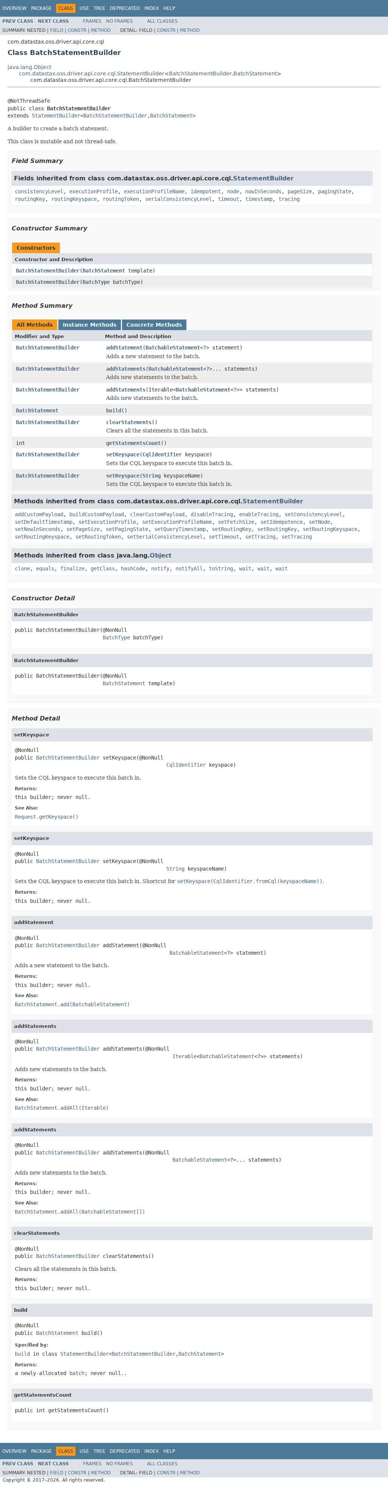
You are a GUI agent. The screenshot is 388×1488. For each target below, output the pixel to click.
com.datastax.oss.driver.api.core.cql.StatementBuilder (91, 73)
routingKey (30, 199)
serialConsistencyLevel (178, 199)
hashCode (133, 568)
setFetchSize (236, 522)
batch (76, 1373)
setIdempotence (281, 522)
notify (160, 568)
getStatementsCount (133, 443)
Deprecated (125, 8)
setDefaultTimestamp (43, 522)
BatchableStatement (173, 348)
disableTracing (212, 514)
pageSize (300, 191)
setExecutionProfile (107, 522)
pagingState (334, 191)
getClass (103, 568)
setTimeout (224, 537)
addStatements (126, 369)
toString (221, 568)
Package (41, 8)
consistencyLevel (39, 191)
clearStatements (129, 422)
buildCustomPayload (96, 514)
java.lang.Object (29, 67)
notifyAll (189, 568)
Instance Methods (89, 325)
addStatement (124, 348)
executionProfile (93, 191)
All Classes (162, 21)
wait (245, 568)
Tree (99, 8)
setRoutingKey (231, 529)
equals (45, 568)
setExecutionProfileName (177, 522)
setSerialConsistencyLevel (165, 537)
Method (101, 30)
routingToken (121, 199)
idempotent (206, 191)
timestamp (258, 199)
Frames (92, 21)
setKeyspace (122, 454)
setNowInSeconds (37, 529)
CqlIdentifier (162, 454)
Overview (14, 8)
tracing (289, 199)
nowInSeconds (263, 191)
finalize (72, 568)
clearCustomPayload (157, 514)
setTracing (260, 537)
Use (84, 8)
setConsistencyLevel (313, 514)
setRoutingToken (98, 537)
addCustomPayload (39, 514)
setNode (319, 522)
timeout (228, 199)
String (151, 476)
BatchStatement (255, 73)
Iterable (161, 390)
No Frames (119, 21)
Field (56, 30)
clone (22, 568)
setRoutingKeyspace (330, 529)
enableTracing (258, 514)
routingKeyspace (74, 199)
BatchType (96, 282)
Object (161, 555)
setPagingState (127, 529)
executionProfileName (154, 191)
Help (169, 8)
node (233, 191)
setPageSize (83, 529)
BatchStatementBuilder (200, 73)
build (113, 410)
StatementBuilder (56, 116)
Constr (77, 30)
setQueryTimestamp (180, 529)
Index (151, 8)
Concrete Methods (154, 325)
